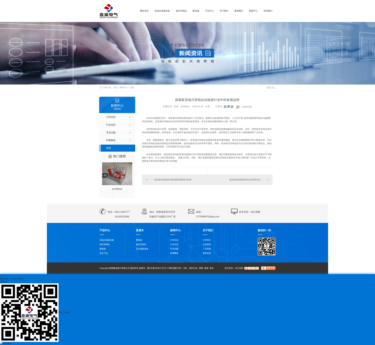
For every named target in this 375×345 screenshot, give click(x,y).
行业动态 (174, 244)
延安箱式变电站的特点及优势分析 (245, 179)
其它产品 (104, 253)
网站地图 (173, 268)
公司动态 (174, 240)
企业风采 (207, 244)
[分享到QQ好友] (228, 106)
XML (185, 268)
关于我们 (224, 11)
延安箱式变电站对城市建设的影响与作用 (172, 179)
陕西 (201, 268)
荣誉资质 (207, 253)
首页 (115, 87)
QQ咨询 (3, 282)
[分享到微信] (232, 106)
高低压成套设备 (162, 11)
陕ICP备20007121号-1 (157, 268)
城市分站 (193, 268)
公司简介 (207, 240)
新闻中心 (253, 11)
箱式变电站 (181, 11)
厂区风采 (207, 249)
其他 (132, 87)
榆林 (206, 268)
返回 (269, 87)
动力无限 (255, 212)
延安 (212, 268)
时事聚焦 (174, 253)
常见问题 (174, 249)
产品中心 (209, 11)
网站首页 (144, 11)
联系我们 (268, 11)
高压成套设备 (142, 249)
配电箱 (196, 11)
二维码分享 (246, 106)
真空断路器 (117, 189)
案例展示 (238, 11)
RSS (179, 268)
